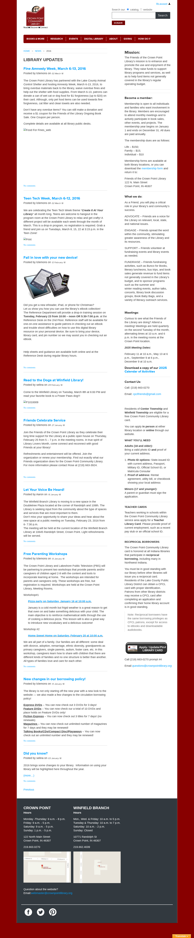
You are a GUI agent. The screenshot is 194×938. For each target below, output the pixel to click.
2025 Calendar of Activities (146, 369)
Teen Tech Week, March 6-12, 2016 (51, 198)
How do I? (134, 39)
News (38, 51)
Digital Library (88, 39)
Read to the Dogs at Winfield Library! (53, 380)
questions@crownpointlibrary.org (152, 665)
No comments (29, 186)
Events (69, 39)
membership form (152, 168)
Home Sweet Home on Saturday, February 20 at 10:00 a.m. (65, 635)
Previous (28, 789)
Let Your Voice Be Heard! (43, 490)
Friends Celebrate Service (44, 420)
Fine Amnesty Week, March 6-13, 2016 (54, 68)
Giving (119, 39)
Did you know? (35, 753)
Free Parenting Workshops (45, 554)
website (147, 9)
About (106, 39)
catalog (134, 9)
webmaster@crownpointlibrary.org (51, 893)
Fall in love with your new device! (50, 257)
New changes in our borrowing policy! (54, 679)
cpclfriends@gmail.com (147, 394)
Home (26, 51)
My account (161, 4)
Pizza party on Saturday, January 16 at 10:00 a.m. (60, 601)
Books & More (34, 39)
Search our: (118, 9)
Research (53, 39)
